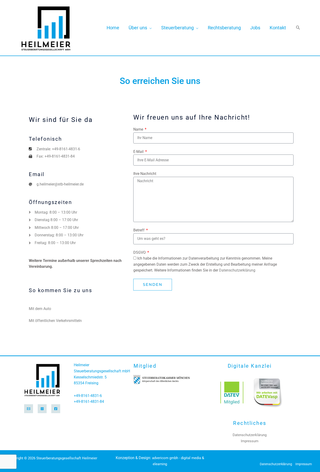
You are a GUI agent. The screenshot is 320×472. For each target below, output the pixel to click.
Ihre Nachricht (144, 173)
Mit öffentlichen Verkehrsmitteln (55, 320)
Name (138, 129)
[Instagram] (42, 408)
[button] (149, 27)
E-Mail (139, 151)
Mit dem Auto (40, 308)
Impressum (249, 441)
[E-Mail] (28, 408)
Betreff (139, 230)
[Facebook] (55, 408)
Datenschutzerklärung (237, 270)
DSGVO (140, 252)
